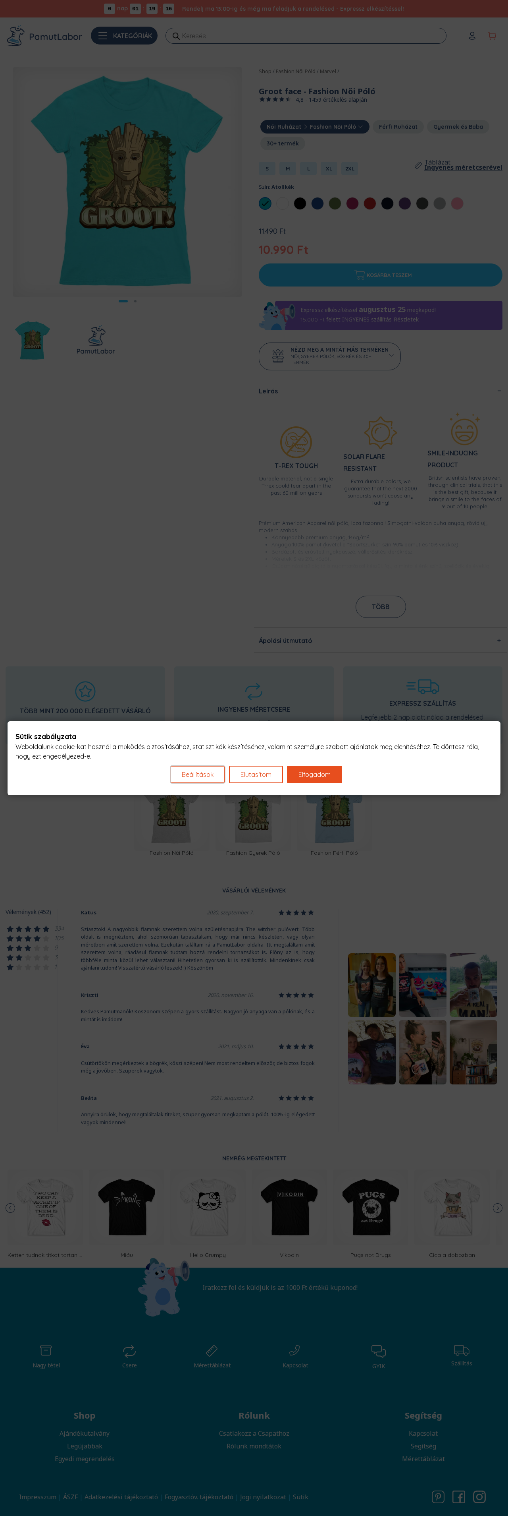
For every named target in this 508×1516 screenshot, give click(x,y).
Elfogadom (314, 774)
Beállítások (198, 774)
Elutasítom (256, 774)
